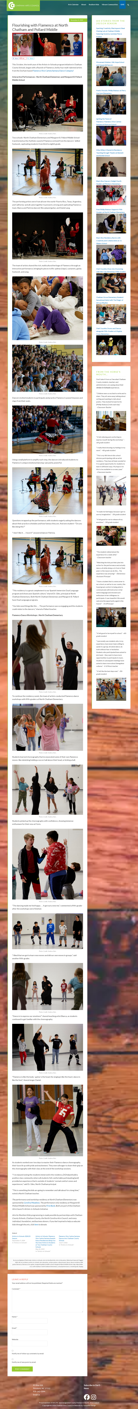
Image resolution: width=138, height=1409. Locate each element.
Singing (81, 1266)
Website (15, 1339)
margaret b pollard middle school (44, 1264)
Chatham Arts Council (23, 5)
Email (14, 1328)
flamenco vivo (26, 1264)
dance (68, 1262)
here (36, 1224)
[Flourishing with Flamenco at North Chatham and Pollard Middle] (47, 55)
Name (14, 1317)
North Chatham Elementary (49, 1266)
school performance (64, 1266)
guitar (32, 1264)
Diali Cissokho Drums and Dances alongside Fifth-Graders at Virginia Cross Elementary (109, 331)
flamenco (19, 1264)
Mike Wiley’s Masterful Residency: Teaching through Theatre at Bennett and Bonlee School (109, 153)
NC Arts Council (93, 1403)
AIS (19, 1262)
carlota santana (53, 1262)
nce (31, 1266)
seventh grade (74, 1266)
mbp (74, 1264)
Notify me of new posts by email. (24, 1362)
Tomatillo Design (89, 1405)
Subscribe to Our (91, 1385)
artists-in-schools (34, 1262)
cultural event (62, 1262)
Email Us (36, 1394)
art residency (24, 1262)
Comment (16, 1289)
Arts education (44, 1262)
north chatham (36, 1266)
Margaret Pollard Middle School (63, 1264)
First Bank (50, 1206)
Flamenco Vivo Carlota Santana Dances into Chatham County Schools (69, 1238)
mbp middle (79, 1264)
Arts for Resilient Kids (49, 1260)
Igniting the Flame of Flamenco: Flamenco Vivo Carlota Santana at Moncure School (108, 121)
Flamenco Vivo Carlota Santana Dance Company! (53, 70)
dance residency (75, 1262)
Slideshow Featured (72, 1260)
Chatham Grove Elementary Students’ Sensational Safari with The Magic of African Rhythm (110, 300)
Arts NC (55, 1403)
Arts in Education (61, 1260)
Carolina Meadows (32, 1202)
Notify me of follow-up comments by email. (28, 1353)
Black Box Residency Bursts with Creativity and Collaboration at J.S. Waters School (109, 240)
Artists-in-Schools (37, 1260)
